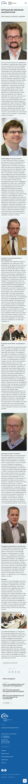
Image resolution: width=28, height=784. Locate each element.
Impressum (4, 777)
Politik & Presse (5, 753)
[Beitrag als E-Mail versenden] (15, 672)
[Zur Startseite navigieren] (8, 3)
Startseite (3, 750)
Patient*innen (4, 759)
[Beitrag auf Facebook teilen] (12, 672)
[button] (2, 770)
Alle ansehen (6, 702)
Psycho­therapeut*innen (7, 756)
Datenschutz (11, 777)
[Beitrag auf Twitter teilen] (9, 672)
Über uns (3, 762)
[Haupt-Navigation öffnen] (26, 3)
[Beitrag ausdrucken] (18, 672)
